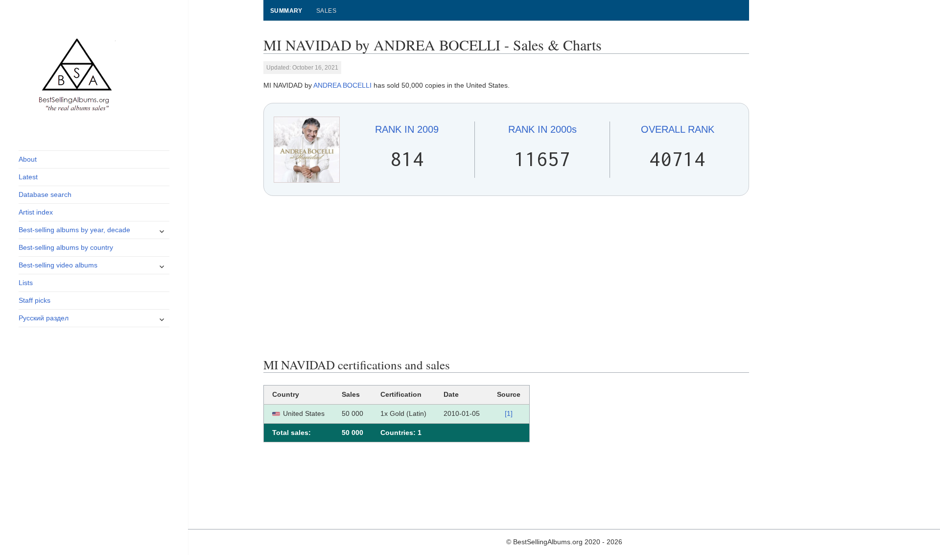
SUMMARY (286, 10)
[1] (509, 413)
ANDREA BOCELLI (342, 85)
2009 (407, 129)
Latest (28, 177)
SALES (326, 10)
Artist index (36, 212)
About (28, 159)
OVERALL (677, 129)
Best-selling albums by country (66, 247)
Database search (45, 194)
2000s (542, 129)
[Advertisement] (506, 276)
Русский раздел (44, 318)
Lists (26, 283)
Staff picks (34, 300)
